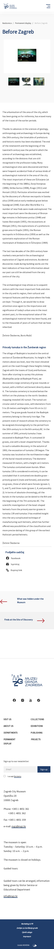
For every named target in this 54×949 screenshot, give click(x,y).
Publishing (37, 732)
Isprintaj (14, 564)
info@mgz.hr (11, 896)
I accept (14, 776)
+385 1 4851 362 (17, 813)
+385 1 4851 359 (17, 819)
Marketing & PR (27, 924)
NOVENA (26, 945)
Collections (37, 719)
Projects (36, 739)
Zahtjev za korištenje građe (27, 928)
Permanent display (23, 23)
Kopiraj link (16, 570)
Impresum (27, 936)
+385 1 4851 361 (20, 809)
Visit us (8, 719)
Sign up (44, 769)
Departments (11, 732)
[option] (27, 56)
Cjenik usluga (27, 932)
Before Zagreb (41, 23)
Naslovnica (7, 23)
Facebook (15, 558)
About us (9, 726)
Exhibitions (37, 726)
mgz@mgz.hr (19, 826)
